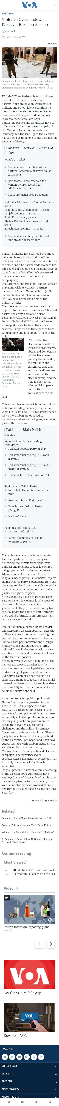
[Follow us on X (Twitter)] (12, 1057)
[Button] (52, 43)
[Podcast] (41, 1057)
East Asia (8, 13)
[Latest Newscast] (9, 1102)
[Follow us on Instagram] (27, 1057)
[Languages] (36, 1102)
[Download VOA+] (29, 1017)
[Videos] (22, 1102)
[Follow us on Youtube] (19, 1057)
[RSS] (34, 1057)
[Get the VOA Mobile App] (29, 974)
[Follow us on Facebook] (5, 1057)
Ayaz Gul (10, 31)
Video (8, 889)
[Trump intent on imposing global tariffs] (29, 909)
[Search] (50, 1102)
